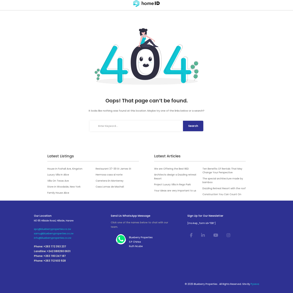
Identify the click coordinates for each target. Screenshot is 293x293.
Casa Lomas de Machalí (110, 186)
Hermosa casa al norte (109, 174)
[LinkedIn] (203, 235)
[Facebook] (191, 235)
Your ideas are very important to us (175, 190)
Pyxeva (255, 284)
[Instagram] (228, 235)
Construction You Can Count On (221, 194)
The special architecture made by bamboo (222, 180)
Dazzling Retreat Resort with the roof (224, 188)
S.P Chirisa (135, 241)
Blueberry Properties (141, 237)
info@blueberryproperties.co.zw (52, 238)
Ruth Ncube (136, 246)
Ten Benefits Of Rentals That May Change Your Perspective (222, 170)
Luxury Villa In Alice (58, 174)
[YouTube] (215, 235)
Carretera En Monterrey (109, 180)
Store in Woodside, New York (64, 186)
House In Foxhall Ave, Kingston (64, 168)
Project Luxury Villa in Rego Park (172, 184)
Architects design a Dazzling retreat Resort (175, 176)
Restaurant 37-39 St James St (113, 168)
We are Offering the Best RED (171, 168)
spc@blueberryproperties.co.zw (52, 229)
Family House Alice (58, 192)
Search (193, 126)
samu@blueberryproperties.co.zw (53, 233)
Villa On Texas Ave (58, 180)
